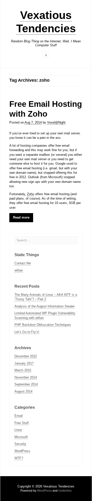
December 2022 (25, 356)
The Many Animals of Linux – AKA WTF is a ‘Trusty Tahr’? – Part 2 (45, 297)
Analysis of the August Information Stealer (44, 306)
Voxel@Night (56, 122)
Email (18, 416)
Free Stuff (21, 423)
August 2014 (23, 391)
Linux (18, 430)
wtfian (18, 270)
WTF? (18, 458)
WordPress (22, 451)
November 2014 (25, 377)
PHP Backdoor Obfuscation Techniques (42, 325)
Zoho (30, 194)
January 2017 (24, 363)
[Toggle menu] (46, 55)
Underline (65, 490)
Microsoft (21, 437)
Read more (21, 217)
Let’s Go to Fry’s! (26, 332)
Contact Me (22, 263)
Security (20, 444)
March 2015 (22, 370)
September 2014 (26, 384)
